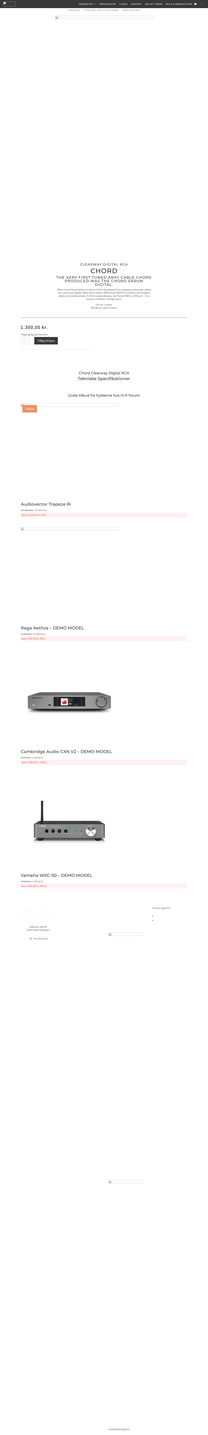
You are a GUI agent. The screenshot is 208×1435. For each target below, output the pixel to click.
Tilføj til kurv (46, 341)
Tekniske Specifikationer (101, 10)
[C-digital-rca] (104, 18)
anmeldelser (131, 10)
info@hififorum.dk (38, 935)
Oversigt (74, 10)
